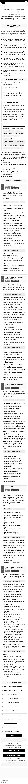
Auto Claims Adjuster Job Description (11, 731)
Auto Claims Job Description (10, 727)
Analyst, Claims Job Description (10, 723)
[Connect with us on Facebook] (1, 782)
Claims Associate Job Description (11, 698)
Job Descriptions (7, 7)
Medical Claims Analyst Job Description (12, 710)
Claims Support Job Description (10, 706)
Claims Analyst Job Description (10, 694)
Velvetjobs (3, 2)
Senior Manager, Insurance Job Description (13, 719)
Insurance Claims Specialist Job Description (13, 690)
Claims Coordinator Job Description (11, 702)
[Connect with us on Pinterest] (3, 782)
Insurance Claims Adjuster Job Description (13, 686)
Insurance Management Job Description (12, 714)
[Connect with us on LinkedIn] (5, 782)
